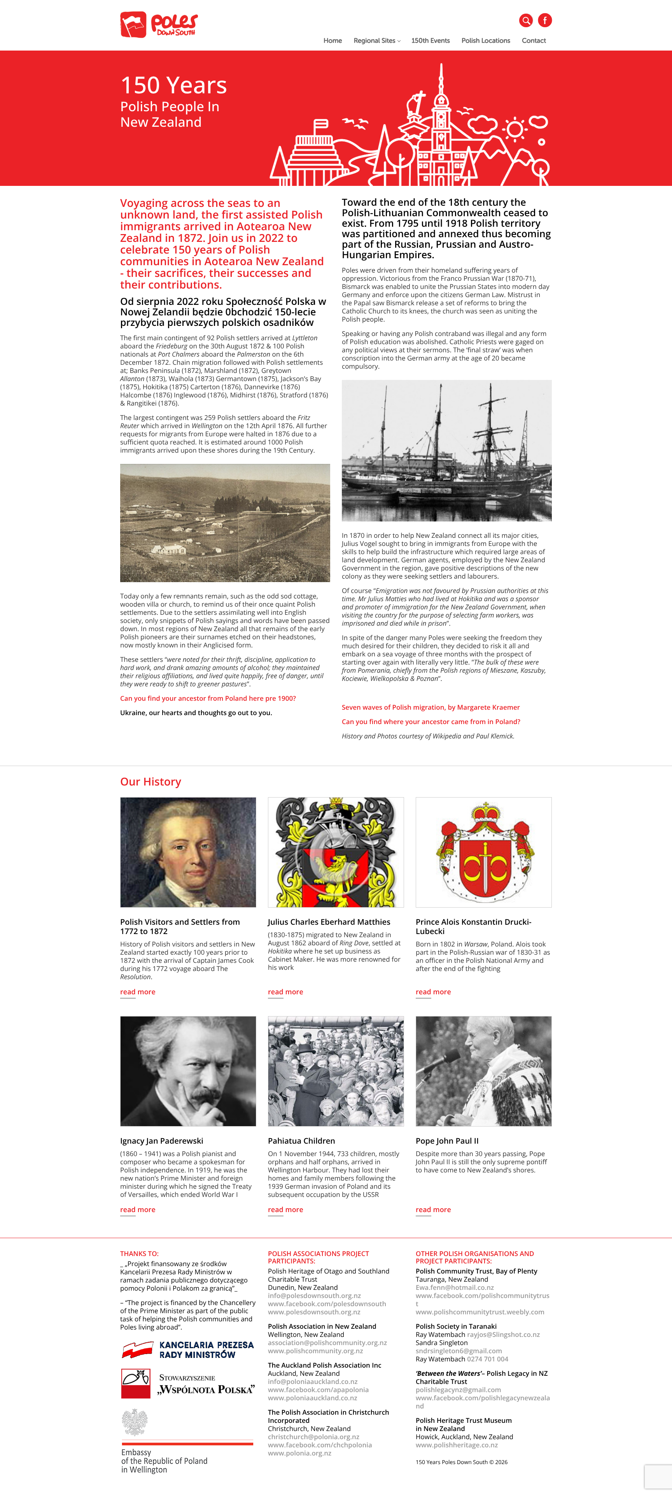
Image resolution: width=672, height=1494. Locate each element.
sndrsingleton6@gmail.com (459, 1350)
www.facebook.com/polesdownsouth (327, 1303)
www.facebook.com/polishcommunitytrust (483, 1299)
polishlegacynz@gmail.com (458, 1389)
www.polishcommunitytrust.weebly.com (480, 1311)
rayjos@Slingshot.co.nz (503, 1334)
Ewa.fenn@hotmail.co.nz (455, 1287)
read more (138, 992)
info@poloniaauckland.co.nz (313, 1381)
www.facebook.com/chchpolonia (320, 1444)
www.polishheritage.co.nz (457, 1444)
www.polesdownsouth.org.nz (314, 1311)
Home (333, 40)
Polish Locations (486, 40)
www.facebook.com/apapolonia (318, 1389)
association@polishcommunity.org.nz (327, 1342)
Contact (534, 40)
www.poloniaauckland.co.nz (312, 1397)
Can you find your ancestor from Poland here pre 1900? (208, 698)
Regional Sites (375, 40)
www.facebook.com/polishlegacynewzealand (483, 1401)
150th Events (431, 40)
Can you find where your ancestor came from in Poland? (431, 721)
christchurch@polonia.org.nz (313, 1436)
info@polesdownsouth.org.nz (314, 1295)
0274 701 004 (487, 1358)
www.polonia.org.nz (299, 1453)
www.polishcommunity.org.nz (315, 1350)
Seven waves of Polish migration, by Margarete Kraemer (431, 707)
